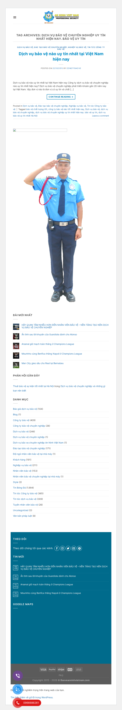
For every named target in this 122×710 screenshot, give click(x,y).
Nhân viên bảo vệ (22, 470)
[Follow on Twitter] (68, 548)
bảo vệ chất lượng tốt (36, 109)
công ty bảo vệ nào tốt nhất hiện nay (66, 109)
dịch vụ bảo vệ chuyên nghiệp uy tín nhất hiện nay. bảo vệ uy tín (66, 112)
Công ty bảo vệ (21, 420)
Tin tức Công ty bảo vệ (25, 493)
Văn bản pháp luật (22, 515)
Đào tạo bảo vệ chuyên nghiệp (50, 47)
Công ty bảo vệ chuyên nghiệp (29, 425)
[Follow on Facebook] (57, 548)
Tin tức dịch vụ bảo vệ (24, 499)
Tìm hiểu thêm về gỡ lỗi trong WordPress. (32, 697)
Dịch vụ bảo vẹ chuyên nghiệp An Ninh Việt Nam (38, 442)
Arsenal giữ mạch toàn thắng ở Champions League (48, 344)
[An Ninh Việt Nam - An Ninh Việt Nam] (61, 17)
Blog (15, 414)
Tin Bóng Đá (19, 487)
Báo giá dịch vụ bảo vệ (25, 409)
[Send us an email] (73, 548)
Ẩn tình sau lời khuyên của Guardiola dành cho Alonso (49, 334)
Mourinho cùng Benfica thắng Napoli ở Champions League (52, 353)
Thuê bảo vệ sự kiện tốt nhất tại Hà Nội (33, 386)
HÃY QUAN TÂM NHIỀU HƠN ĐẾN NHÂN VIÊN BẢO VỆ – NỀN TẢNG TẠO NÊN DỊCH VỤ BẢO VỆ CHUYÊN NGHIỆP (65, 326)
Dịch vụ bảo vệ (25, 47)
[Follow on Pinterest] (79, 548)
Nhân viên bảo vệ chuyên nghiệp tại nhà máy (36, 476)
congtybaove (74, 68)
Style (15, 482)
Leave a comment (100, 116)
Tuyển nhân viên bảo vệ (25, 504)
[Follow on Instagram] (62, 548)
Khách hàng (19, 459)
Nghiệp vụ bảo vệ (77, 47)
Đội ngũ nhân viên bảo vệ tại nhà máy (32, 454)
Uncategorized (20, 510)
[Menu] (14, 17)
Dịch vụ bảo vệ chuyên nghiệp (29, 437)
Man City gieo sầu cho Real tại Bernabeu (43, 363)
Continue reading (61, 96)
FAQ (61, 675)
